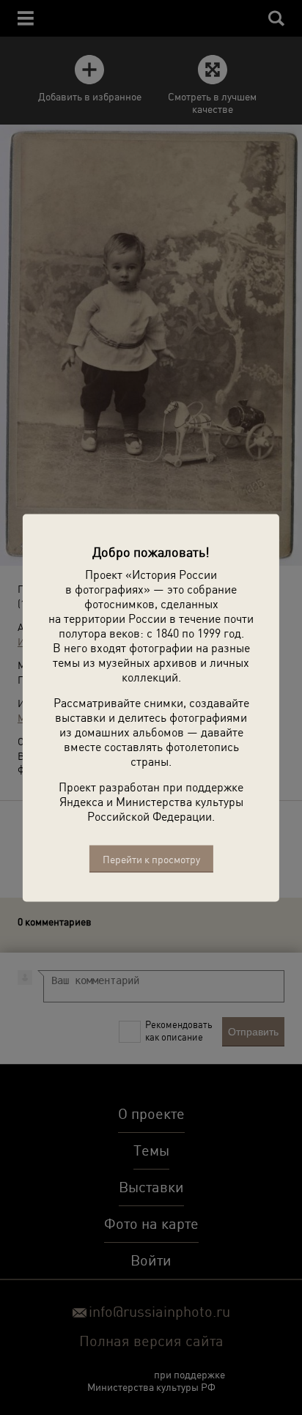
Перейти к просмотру (151, 858)
